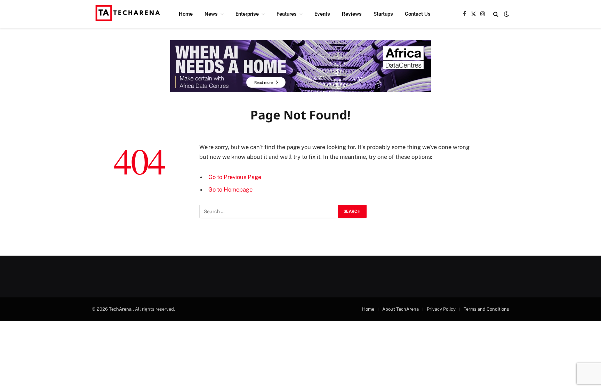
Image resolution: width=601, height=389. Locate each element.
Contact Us (418, 14)
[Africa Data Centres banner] (300, 66)
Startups (383, 14)
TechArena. (121, 309)
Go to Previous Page (234, 176)
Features (287, 14)
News (211, 14)
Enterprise (247, 14)
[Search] (496, 14)
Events (322, 14)
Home (186, 14)
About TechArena (400, 309)
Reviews (352, 14)
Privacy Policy (441, 309)
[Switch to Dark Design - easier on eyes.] (505, 14)
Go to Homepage (230, 189)
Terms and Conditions (486, 309)
